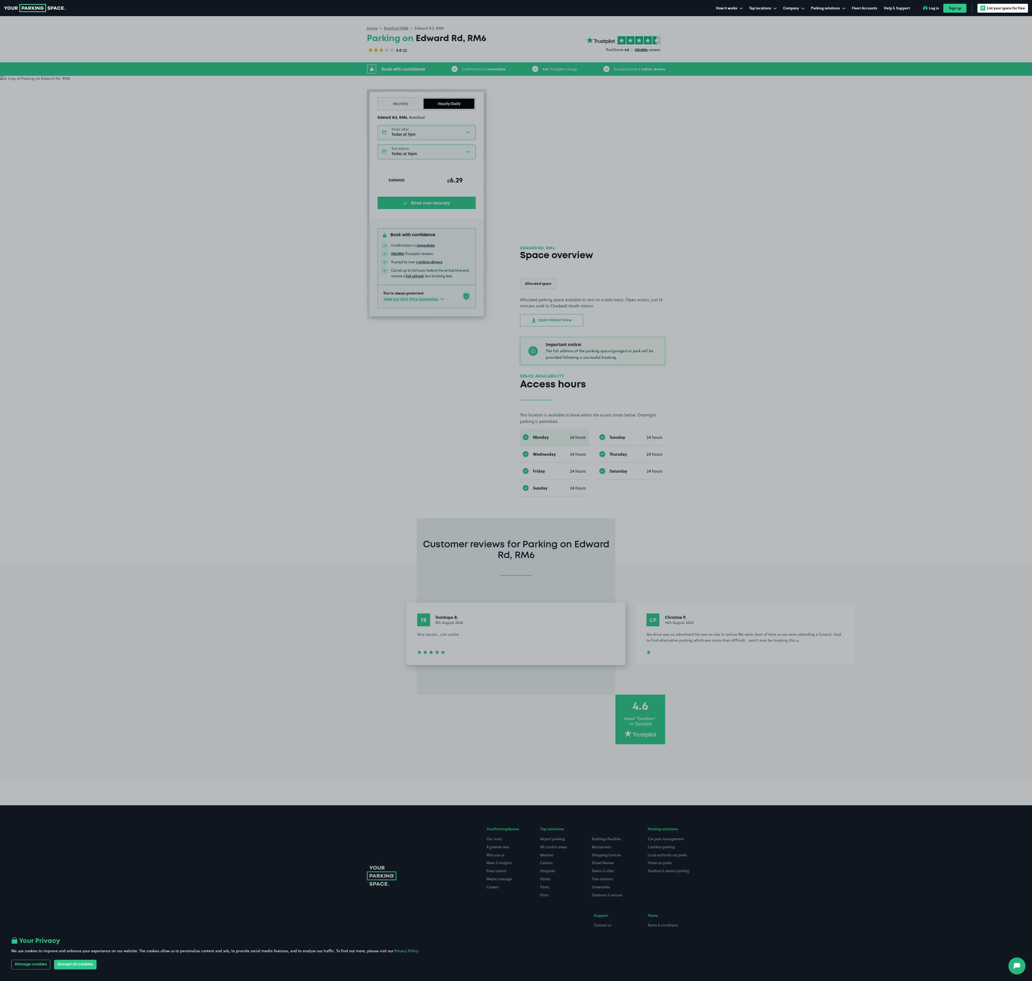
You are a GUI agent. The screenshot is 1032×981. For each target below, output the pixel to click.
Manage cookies (31, 964)
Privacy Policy (406, 951)
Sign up (955, 7)
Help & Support (897, 7)
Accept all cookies (75, 964)
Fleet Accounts (864, 7)
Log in (934, 7)
